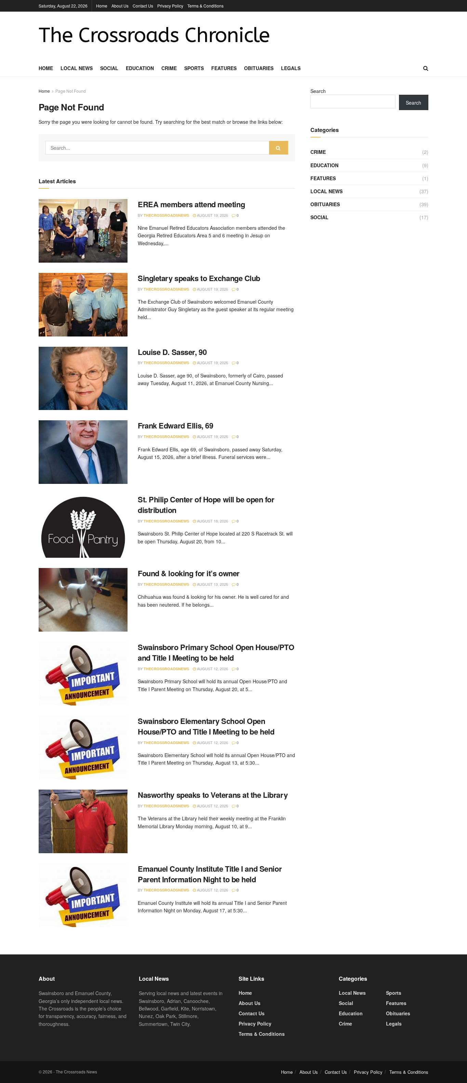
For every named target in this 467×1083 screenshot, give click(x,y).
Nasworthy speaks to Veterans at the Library (213, 794)
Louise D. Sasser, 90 (172, 351)
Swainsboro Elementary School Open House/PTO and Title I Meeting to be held (206, 726)
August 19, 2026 (212, 215)
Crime (169, 68)
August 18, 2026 (212, 521)
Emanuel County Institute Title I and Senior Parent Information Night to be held (210, 874)
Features (224, 68)
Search (318, 91)
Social (109, 68)
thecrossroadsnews (166, 215)
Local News (77, 68)
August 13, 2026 (212, 584)
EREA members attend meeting (191, 204)
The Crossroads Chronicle (154, 35)
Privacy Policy (170, 6)
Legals (291, 68)
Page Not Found (70, 91)
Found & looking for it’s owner (189, 573)
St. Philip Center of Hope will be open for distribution (206, 504)
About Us (120, 6)
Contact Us (143, 6)
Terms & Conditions (205, 6)
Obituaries (258, 68)
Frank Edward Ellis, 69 (175, 425)
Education (140, 68)
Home (101, 6)
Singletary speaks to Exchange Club (199, 278)
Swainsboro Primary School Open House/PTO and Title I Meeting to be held (216, 652)
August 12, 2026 (212, 668)
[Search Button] (278, 148)
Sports (194, 68)
